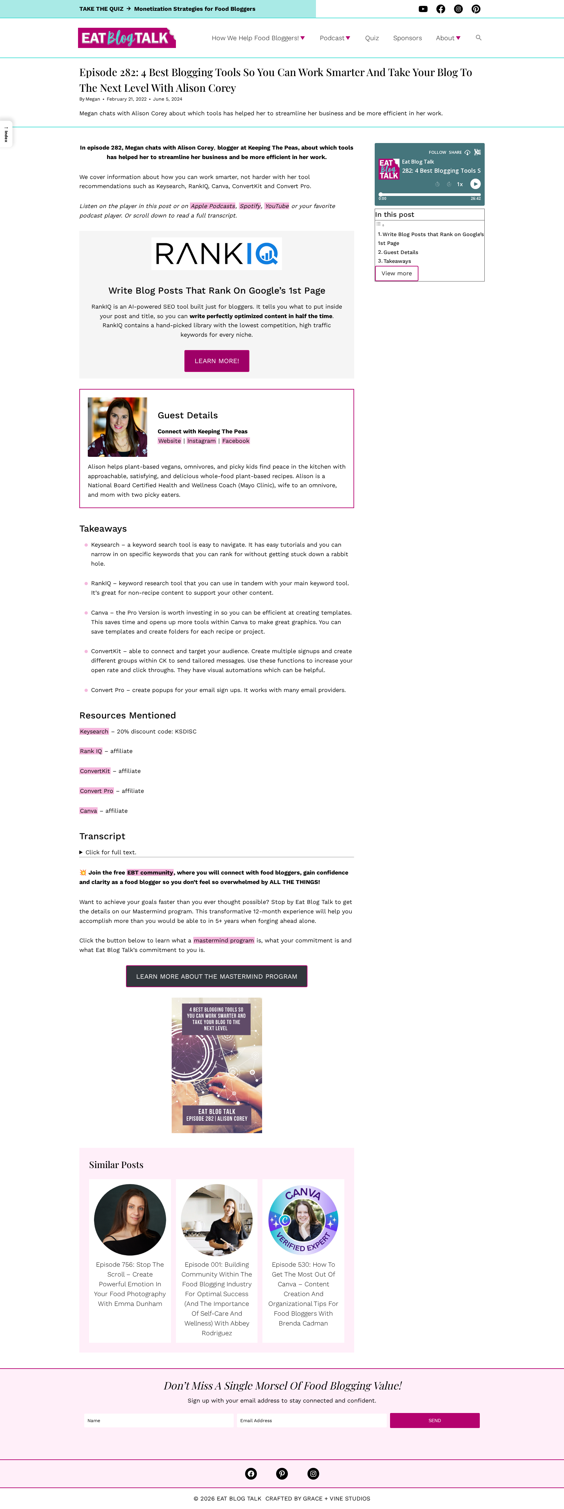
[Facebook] (440, 9)
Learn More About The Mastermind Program (216, 976)
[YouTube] (423, 9)
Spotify (250, 205)
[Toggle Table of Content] (380, 224)
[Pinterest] (476, 9)
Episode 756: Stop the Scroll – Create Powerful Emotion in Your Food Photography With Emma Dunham (130, 1284)
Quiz (372, 38)
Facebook (235, 440)
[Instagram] (458, 9)
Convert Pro (96, 790)
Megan (93, 99)
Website (169, 440)
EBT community (150, 872)
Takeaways (397, 261)
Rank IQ (91, 750)
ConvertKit (95, 770)
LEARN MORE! (217, 361)
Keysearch (94, 731)
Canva (88, 810)
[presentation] (130, 1220)
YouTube (277, 205)
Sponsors (407, 38)
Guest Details (401, 252)
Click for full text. (111, 852)
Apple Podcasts (213, 205)
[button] (479, 38)
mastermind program (224, 940)
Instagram (201, 440)
